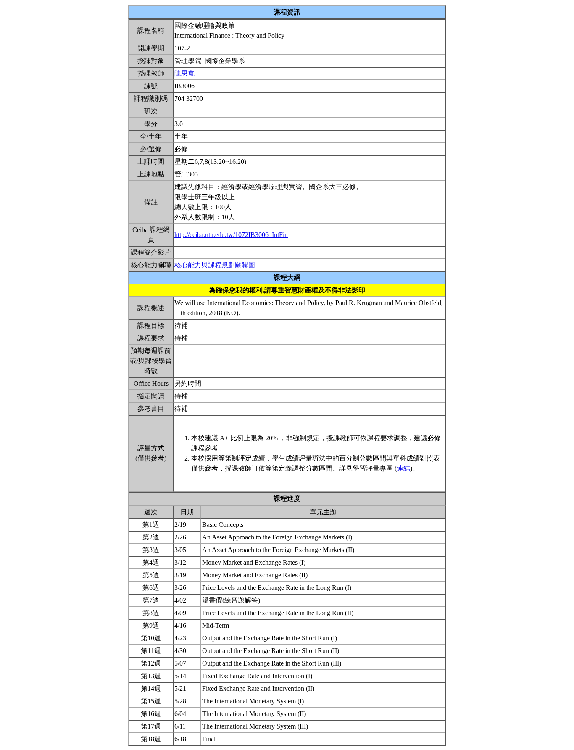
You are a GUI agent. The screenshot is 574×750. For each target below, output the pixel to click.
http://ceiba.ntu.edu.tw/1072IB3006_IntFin (231, 234)
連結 (403, 468)
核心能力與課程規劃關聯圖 (214, 264)
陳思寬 (184, 73)
